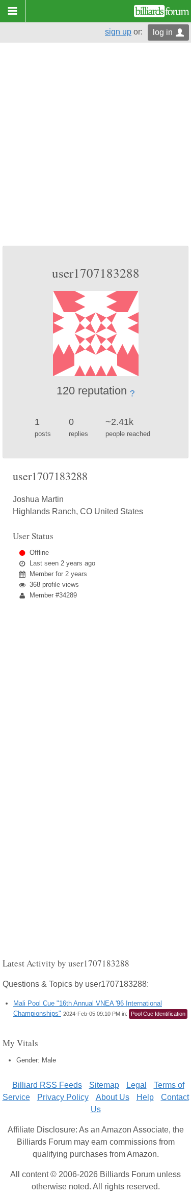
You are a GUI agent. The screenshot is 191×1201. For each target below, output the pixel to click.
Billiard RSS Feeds (47, 1085)
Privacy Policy (63, 1097)
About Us (112, 1097)
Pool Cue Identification (158, 1014)
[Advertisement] (95, 145)
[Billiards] (161, 11)
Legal (136, 1085)
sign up (118, 31)
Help (145, 1097)
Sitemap (104, 1085)
